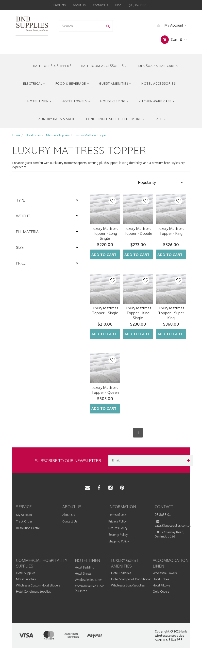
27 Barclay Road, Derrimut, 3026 (169, 534)
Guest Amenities (114, 83)
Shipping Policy (118, 541)
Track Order (24, 521)
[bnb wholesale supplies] (31, 25)
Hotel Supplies (25, 573)
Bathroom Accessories (103, 66)
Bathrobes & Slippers (52, 66)
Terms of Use (117, 515)
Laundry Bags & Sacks (56, 119)
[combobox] (81, 26)
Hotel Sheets (83, 573)
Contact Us (100, 5)
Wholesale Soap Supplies (128, 585)
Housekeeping (113, 101)
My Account (174, 25)
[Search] (108, 26)
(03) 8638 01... (139, 5)
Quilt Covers (161, 591)
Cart (176, 39)
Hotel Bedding (84, 567)
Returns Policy (117, 528)
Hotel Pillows (161, 585)
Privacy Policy (117, 521)
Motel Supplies (26, 579)
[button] (160, 182)
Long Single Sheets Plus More (114, 119)
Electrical (33, 83)
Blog (118, 5)
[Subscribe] (187, 460)
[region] (48, 318)
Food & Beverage (71, 83)
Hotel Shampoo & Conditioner (131, 579)
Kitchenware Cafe (155, 101)
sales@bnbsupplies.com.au (173, 525)
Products (59, 5)
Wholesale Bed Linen (88, 580)
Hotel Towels (75, 101)
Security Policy (118, 535)
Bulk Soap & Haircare (156, 66)
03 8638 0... (163, 515)
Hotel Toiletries (121, 573)
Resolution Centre (28, 528)
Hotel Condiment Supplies (33, 591)
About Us (79, 5)
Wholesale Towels (165, 573)
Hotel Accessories (159, 83)
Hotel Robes (161, 579)
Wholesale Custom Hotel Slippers (38, 585)
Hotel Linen (38, 101)
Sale (158, 119)
